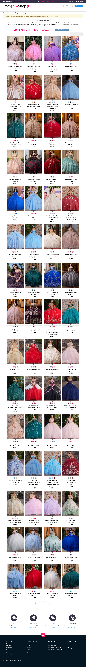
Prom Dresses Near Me (53, 643)
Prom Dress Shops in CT (53, 645)
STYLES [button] (40, 10)
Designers (17, 13)
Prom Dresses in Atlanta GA (54, 647)
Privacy (28, 649)
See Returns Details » (33, 627)
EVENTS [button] (47, 10)
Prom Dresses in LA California (55, 649)
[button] (79, 6)
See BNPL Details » (14, 627)
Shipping (81, 1)
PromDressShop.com (9, 660)
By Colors (8, 645)
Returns (29, 651)
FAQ (76, 1)
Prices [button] (53, 10)
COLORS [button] (33, 10)
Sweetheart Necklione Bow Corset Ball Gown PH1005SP (33, 68)
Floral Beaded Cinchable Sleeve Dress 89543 (15, 407)
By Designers (9, 647)
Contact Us (70, 1)
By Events (8, 649)
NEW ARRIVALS (5, 10)
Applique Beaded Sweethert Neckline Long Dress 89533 (71, 217)
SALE (67, 10)
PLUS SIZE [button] (60, 10)
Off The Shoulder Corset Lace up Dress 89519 (15, 106)
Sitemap (8, 643)
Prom (12, 24)
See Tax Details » (53, 627)
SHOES (74, 10)
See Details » (20, 1)
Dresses (10, 13)
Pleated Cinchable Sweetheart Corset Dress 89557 (52, 106)
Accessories (9, 654)
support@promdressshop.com (74, 648)
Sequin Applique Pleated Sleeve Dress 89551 (33, 256)
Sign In (59, 6)
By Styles (8, 653)
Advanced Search (62, 29)
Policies (29, 647)
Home (4, 13)
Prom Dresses (15, 10)
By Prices (8, 651)
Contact (29, 643)
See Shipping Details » (72, 627)
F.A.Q (28, 645)
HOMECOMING (25, 10)
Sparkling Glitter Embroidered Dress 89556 (70, 482)
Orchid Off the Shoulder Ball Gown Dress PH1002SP (52, 68)
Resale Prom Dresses (53, 651)
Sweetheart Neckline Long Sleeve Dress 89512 (52, 217)
